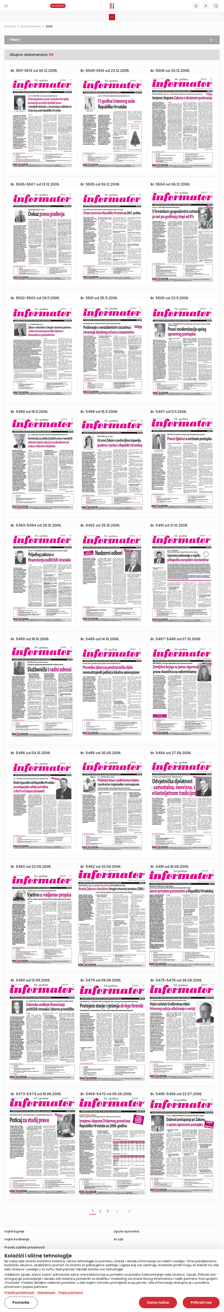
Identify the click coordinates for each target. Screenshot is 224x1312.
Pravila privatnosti (19, 1292)
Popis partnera (70, 1292)
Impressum (46, 1292)
